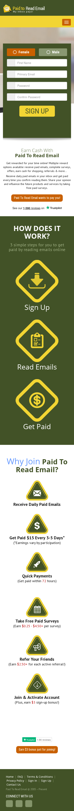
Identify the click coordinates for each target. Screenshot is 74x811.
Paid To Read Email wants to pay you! (37, 198)
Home (10, 777)
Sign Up (37, 111)
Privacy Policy (15, 780)
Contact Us (14, 784)
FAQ (20, 777)
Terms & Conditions (40, 777)
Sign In (32, 780)
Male (55, 52)
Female (24, 52)
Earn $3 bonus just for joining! (37, 749)
